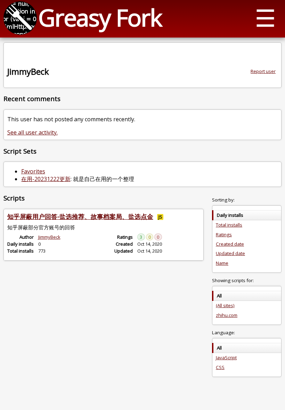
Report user (263, 71)
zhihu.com (226, 315)
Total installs (229, 225)
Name (222, 263)
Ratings (224, 234)
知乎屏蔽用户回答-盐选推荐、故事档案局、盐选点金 (80, 216)
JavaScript (226, 357)
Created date (230, 244)
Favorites (33, 171)
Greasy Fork (100, 17)
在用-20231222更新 (46, 179)
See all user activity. (32, 132)
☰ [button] (265, 17)
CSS (220, 367)
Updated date (230, 253)
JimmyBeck (49, 237)
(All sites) (225, 305)
